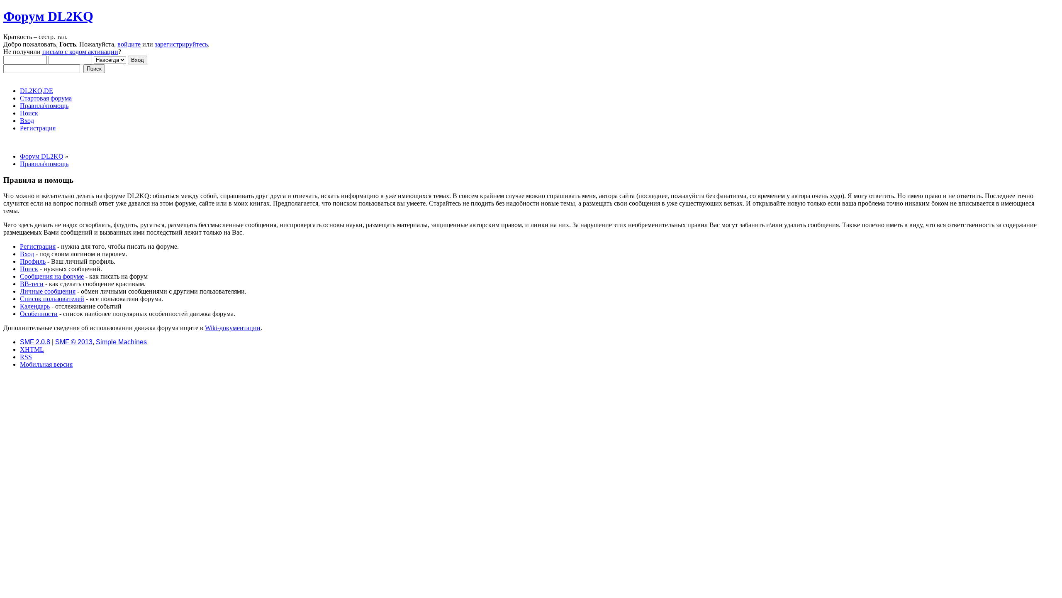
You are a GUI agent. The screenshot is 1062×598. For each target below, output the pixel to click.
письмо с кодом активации (80, 51)
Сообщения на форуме (52, 276)
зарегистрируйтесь (181, 44)
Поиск (29, 268)
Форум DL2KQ (48, 16)
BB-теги (32, 283)
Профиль (33, 261)
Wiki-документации (233, 327)
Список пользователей (52, 298)
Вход (27, 253)
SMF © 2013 (74, 342)
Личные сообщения (48, 291)
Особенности (39, 313)
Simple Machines (121, 342)
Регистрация (38, 246)
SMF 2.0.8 (35, 342)
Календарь (35, 306)
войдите (129, 44)
